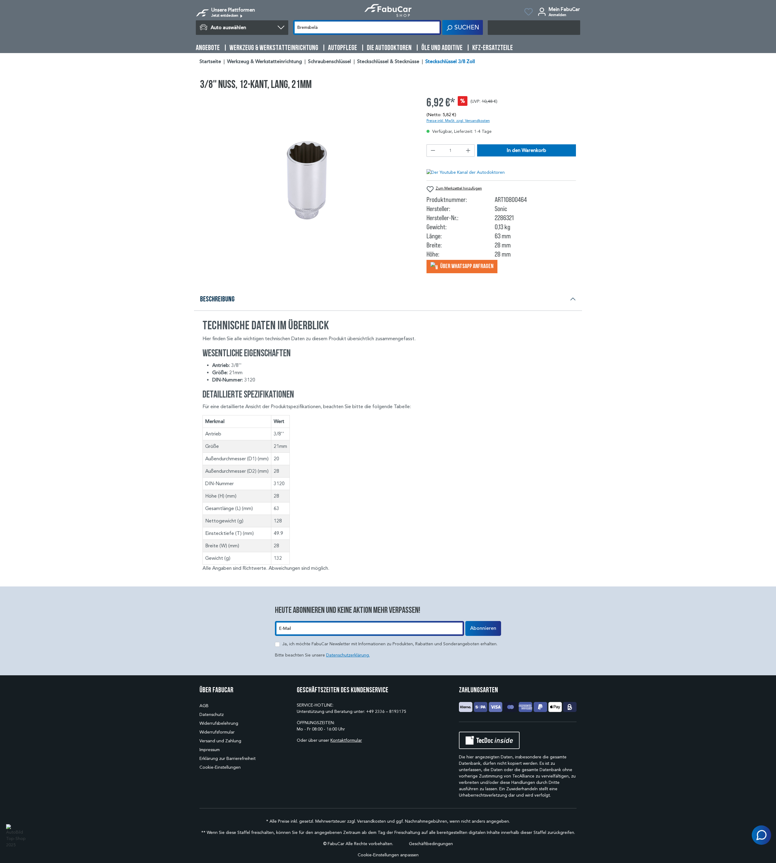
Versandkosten (371, 821)
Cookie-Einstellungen (220, 767)
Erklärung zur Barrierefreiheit (227, 758)
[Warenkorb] (534, 27)
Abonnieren (483, 628)
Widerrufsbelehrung (218, 723)
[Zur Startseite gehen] (388, 10)
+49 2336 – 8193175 (386, 711)
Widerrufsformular (217, 732)
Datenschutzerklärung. (348, 655)
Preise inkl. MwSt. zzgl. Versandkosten (458, 120)
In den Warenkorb (526, 150)
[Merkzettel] (528, 12)
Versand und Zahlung (220, 741)
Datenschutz (211, 714)
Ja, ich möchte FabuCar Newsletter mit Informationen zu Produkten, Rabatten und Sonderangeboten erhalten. (389, 643)
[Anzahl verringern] (432, 150)
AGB (204, 705)
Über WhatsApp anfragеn (466, 266)
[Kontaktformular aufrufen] (761, 835)
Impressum (209, 749)
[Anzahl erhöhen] (468, 150)
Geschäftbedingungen (431, 843)
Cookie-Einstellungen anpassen (388, 855)
